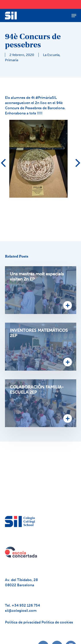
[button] (73, 15)
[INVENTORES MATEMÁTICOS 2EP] (40, 347)
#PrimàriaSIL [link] (46, 97)
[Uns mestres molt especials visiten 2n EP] (40, 290)
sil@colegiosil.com (21, 610)
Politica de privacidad (23, 622)
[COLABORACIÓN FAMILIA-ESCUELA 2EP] (40, 403)
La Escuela (51, 55)
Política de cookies (57, 622)
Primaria (11, 60)
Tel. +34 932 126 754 (22, 605)
